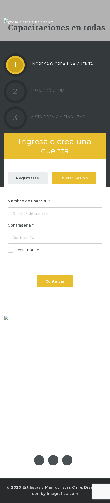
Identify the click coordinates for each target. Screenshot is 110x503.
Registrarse (27, 178)
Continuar (55, 281)
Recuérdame (27, 250)
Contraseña (19, 225)
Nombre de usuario (27, 201)
